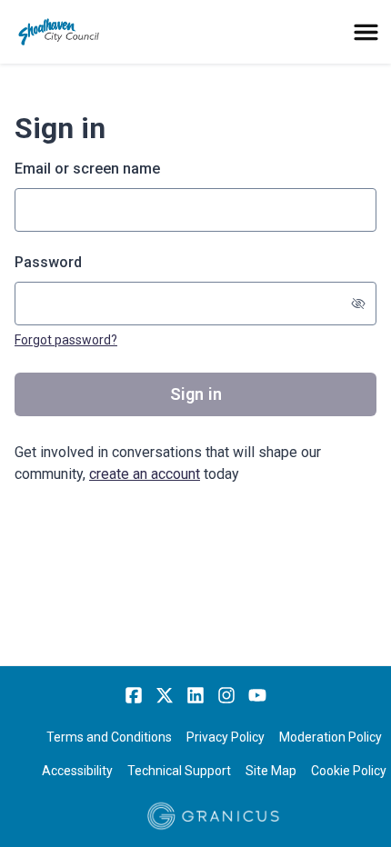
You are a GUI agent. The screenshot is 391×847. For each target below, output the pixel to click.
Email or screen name (87, 168)
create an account (144, 474)
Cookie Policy (348, 770)
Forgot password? (66, 340)
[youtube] (257, 695)
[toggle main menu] (366, 32)
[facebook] (133, 695)
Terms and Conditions (109, 737)
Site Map (271, 770)
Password (48, 262)
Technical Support (179, 770)
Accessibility (77, 770)
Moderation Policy (330, 737)
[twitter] (164, 695)
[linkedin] (195, 695)
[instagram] (226, 695)
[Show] (358, 303)
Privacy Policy (225, 737)
